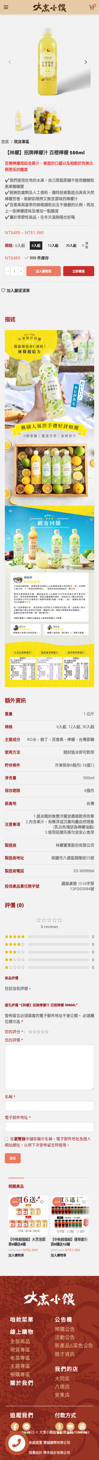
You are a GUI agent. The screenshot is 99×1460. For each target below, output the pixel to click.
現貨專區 (21, 141)
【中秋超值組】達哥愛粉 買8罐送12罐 (69, 1241)
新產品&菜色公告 (74, 1345)
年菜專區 (20, 1358)
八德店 (62, 1386)
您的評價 (14, 1040)
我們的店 (66, 1368)
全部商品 (20, 1341)
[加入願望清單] (41, 1202)
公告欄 (64, 1319)
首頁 (5, 141)
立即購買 (78, 271)
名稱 (10, 1096)
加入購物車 (43, 271)
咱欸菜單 (22, 1319)
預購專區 (20, 1374)
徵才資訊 (65, 1354)
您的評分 (14, 1032)
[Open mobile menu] (6, 7)
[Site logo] (50, 6)
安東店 (62, 1394)
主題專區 (20, 1366)
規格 (8, 245)
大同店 (62, 1378)
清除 (86, 246)
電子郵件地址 (18, 1117)
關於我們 (22, 1382)
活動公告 (65, 1337)
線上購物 (22, 1331)
